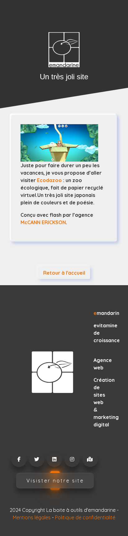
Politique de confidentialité (85, 517)
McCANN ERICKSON (43, 222)
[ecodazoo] (64, 143)
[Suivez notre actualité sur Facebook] (18, 459)
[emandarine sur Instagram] (72, 459)
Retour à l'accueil (64, 273)
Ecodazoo (49, 180)
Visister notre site (55, 480)
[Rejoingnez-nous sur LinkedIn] (54, 459)
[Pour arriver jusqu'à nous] (90, 459)
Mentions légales (32, 517)
